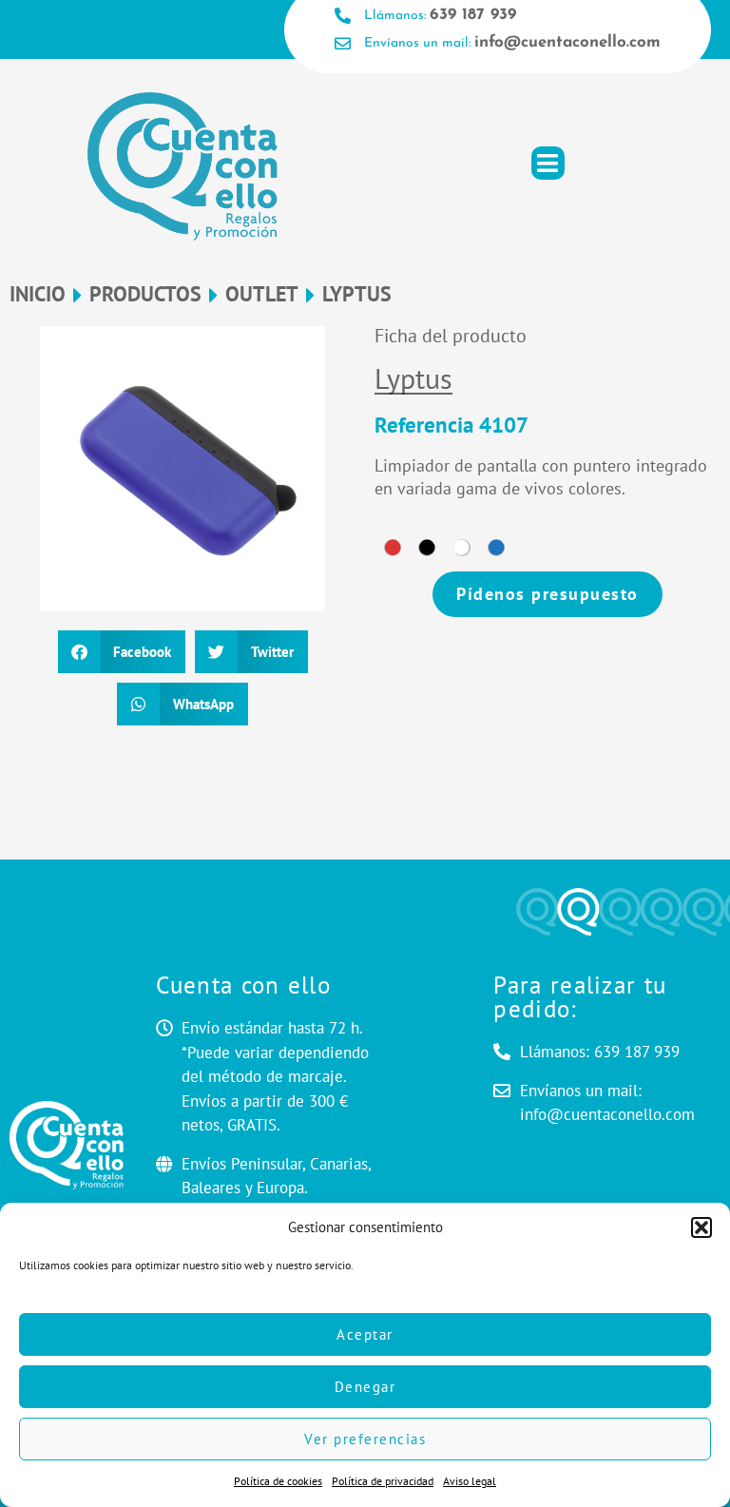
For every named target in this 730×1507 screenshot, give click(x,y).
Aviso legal (469, 1481)
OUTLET (261, 294)
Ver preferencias (365, 1439)
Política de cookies (278, 1481)
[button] (701, 1227)
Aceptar (365, 1334)
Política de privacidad (382, 1481)
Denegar (365, 1387)
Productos (145, 294)
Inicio (38, 294)
